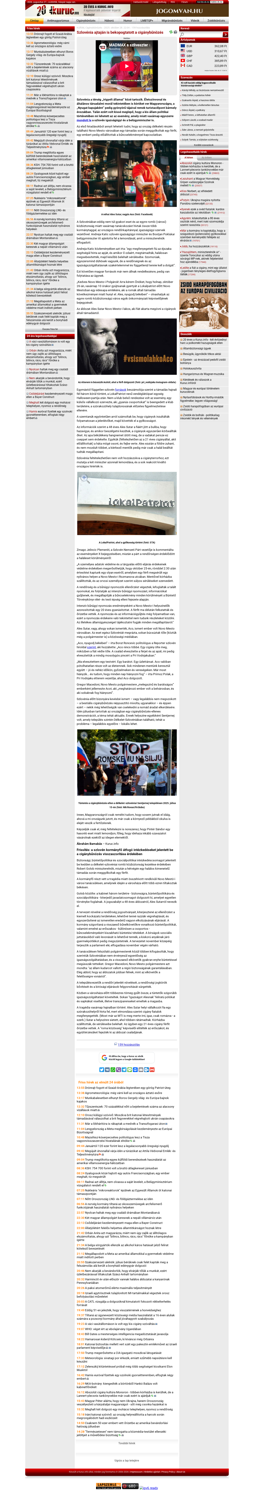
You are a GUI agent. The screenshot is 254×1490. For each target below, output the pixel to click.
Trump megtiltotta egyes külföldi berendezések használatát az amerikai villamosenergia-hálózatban (49, 156)
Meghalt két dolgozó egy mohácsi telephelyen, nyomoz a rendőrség (129, 1409)
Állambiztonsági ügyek (197, 348)
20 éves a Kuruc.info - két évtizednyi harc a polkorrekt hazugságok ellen (203, 341)
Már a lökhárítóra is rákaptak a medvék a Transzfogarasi (48, 97)
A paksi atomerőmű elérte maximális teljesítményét (118, 1288)
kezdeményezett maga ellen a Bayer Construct (49, 395)
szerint (91, 647)
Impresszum (136, 1471)
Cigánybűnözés (85, 20)
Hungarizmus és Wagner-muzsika (203, 374)
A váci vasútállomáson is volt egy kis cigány (120, 1324)
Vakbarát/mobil (140, 2)
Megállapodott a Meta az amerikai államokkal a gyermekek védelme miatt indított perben (46, 305)
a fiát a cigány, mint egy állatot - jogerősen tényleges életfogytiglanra (203, 271)
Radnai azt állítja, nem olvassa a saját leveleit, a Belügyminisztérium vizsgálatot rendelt (48, 189)
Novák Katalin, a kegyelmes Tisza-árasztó (201, 135)
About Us (180, 1471)
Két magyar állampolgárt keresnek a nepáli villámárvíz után (47, 245)
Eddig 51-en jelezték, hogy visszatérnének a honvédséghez (123, 1310)
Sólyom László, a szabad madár (196, 120)
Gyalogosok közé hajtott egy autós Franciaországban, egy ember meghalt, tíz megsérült (48, 177)
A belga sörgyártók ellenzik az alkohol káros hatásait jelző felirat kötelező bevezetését (48, 292)
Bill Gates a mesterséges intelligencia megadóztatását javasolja (126, 1334)
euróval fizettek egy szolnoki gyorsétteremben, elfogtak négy (49, 415)
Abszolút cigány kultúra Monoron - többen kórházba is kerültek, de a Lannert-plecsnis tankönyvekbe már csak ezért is (125, 1394)
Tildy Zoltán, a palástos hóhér (195, 95)
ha (199, 246)
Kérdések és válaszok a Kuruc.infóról (195, 381)
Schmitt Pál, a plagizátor (192, 125)
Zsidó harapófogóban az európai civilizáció (201, 408)
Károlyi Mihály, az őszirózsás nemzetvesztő (202, 90)
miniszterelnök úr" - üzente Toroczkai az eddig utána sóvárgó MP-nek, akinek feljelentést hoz (201, 257)
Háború (109, 20)
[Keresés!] (225, 34)
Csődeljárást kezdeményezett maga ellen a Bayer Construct (48, 254)
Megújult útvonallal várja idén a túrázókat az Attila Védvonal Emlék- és (49, 144)
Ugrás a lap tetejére (127, 1460)
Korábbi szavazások (204, 145)
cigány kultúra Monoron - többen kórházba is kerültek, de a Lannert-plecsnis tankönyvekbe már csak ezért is (201, 168)
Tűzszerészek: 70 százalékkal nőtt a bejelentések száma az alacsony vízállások (49, 67)
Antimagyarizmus (58, 20)
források (120, 389)
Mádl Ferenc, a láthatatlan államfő (197, 115)
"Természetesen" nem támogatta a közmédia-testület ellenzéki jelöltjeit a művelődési (121, 1433)
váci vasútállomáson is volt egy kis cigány (48, 343)
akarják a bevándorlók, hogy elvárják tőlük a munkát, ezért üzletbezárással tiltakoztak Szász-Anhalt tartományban (48, 383)
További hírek (126, 1443)
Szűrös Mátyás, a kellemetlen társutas (199, 105)
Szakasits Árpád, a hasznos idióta (197, 100)
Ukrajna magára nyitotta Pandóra (200, 202)
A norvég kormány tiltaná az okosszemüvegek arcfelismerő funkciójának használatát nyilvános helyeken (48, 224)
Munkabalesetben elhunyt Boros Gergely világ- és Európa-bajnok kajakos (49, 55)
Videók (195, 20)
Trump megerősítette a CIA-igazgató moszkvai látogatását (123, 1353)
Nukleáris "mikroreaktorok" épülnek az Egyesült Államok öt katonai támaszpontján (46, 201)
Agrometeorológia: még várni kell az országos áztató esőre (47, 44)
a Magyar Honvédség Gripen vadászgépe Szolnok (199, 182)
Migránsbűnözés (172, 20)
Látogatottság (159, 2)
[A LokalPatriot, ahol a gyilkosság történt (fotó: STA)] (127, 504)
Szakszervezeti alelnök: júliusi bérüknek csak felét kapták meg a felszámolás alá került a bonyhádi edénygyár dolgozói (48, 318)
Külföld (80, 27)
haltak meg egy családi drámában (47, 371)
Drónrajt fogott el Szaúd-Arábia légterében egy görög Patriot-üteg (49, 35)
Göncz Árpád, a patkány (192, 110)
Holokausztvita (192, 368)
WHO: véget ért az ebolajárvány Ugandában (113, 1329)
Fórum (184, 2)
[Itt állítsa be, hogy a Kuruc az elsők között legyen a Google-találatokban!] (127, 1062)
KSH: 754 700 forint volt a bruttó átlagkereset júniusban (49, 166)
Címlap (34, 20)
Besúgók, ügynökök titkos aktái (202, 354)
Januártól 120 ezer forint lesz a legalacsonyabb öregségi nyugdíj (49, 133)
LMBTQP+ (147, 20)
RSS (173, 2)
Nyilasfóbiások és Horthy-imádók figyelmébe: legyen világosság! (202, 399)
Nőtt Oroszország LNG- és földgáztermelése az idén (45, 212)
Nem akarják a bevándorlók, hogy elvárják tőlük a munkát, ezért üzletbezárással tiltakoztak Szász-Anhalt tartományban (122, 1272)
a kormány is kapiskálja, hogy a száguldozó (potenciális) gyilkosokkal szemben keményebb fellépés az (203, 235)
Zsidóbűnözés (216, 20)
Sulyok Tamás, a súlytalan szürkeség (199, 139)
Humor (128, 20)
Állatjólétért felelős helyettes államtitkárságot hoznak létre (47, 263)
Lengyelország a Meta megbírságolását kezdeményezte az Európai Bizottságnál (48, 107)
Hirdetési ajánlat (152, 1471)
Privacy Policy (168, 1471)
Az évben (207, 157)
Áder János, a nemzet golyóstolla (197, 129)
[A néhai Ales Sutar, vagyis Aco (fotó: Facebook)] (127, 174)
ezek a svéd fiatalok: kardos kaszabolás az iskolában (202, 211)
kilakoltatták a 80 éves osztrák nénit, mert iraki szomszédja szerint (202, 221)
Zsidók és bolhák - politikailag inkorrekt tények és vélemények (199, 417)
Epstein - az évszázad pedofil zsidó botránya (203, 361)
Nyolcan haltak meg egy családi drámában (49, 236)
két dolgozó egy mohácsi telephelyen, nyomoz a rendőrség (48, 404)
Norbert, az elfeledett (196, 193)
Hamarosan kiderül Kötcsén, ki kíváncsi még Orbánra (119, 1339)
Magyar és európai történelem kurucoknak (199, 390)
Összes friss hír (50, 329)
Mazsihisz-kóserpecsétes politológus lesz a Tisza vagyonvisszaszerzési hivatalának (47, 121)
